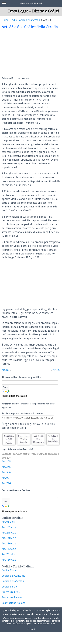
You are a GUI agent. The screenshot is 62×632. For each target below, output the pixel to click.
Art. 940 (6, 472)
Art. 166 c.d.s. (9, 559)
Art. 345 (6, 466)
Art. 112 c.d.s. (9, 548)
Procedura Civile (11, 592)
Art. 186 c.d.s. (9, 543)
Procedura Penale (12, 597)
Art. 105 (6, 461)
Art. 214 (6, 483)
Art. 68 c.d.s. (8, 521)
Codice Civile (9, 570)
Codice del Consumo (13, 575)
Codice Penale (9, 586)
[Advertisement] (28, 53)
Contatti (31, 629)
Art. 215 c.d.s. (9, 532)
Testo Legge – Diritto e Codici (33, 11)
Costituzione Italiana (13, 602)
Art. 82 (5, 370)
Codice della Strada (13, 581)
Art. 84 (56, 370)
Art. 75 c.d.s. (8, 554)
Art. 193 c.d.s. (9, 527)
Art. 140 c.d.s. (9, 538)
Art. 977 (6, 477)
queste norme (42, 614)
